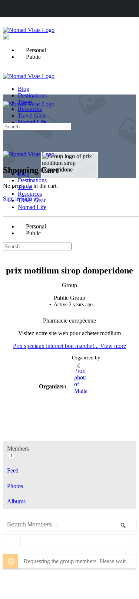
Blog (23, 173)
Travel (25, 187)
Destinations (32, 180)
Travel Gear (32, 200)
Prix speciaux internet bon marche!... (56, 346)
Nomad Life (32, 207)
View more (113, 346)
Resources (30, 193)
